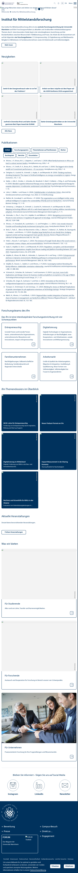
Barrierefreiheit (34, 859)
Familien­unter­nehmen (15, 357)
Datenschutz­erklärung (38, 870)
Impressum (14, 859)
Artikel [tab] (7, 150)
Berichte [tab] (21, 155)
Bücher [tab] (63, 150)
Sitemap (70, 859)
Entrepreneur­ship (13, 327)
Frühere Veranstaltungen (14, 532)
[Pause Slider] (3, 9)
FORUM (6, 837)
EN (66, 3)
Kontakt (6, 859)
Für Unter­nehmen (13, 748)
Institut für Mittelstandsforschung (23, 12)
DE (62, 3)
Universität (5, 12)
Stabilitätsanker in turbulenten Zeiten (47, 192)
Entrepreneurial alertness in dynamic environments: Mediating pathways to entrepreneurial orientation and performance (40, 258)
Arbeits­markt (49, 357)
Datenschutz (23, 859)
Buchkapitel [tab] (9, 155)
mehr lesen (9, 45)
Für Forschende (12, 676)
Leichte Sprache (60, 859)
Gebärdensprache (47, 859)
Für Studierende (12, 604)
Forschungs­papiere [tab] (21, 150)
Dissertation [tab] (33, 155)
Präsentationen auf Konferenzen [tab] (44, 150)
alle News (8, 131)
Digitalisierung (50, 327)
